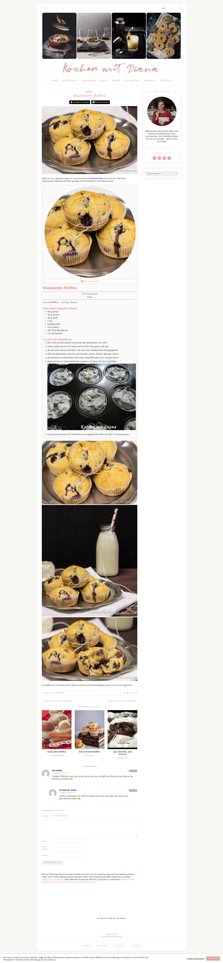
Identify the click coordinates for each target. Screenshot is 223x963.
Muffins (89, 92)
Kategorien (88, 80)
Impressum (111, 934)
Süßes (104, 80)
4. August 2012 (48, 693)
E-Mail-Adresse (45, 848)
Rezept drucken (102, 102)
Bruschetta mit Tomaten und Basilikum (58, 701)
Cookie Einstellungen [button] (195, 958)
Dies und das (132, 80)
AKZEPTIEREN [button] (213, 959)
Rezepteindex (70, 80)
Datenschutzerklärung (52, 879)
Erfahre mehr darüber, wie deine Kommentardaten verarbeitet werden (88, 880)
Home (54, 80)
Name (44, 841)
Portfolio (166, 80)
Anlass (116, 80)
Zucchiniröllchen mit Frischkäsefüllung (121, 701)
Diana (61, 693)
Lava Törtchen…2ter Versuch (122, 753)
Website (45, 855)
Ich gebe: (45, 816)
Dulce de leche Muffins (89, 752)
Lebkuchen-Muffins (56, 752)
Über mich (150, 80)
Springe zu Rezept (81, 102)
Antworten (133, 771)
